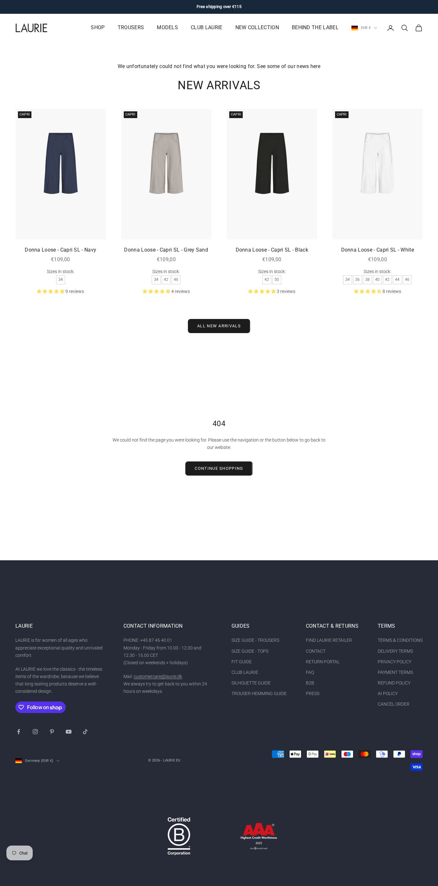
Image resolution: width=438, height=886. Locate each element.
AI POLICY (388, 693)
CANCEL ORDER (393, 704)
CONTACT (315, 651)
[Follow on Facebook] (18, 731)
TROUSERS (131, 27)
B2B (310, 682)
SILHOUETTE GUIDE (251, 682)
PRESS (312, 693)
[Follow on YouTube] (68, 731)
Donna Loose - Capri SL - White (377, 250)
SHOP (98, 27)
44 (397, 279)
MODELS (167, 27)
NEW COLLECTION (257, 27)
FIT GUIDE (242, 661)
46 (176, 279)
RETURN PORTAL (323, 661)
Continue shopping (219, 468)
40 (377, 279)
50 (276, 279)
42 (166, 279)
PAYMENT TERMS (395, 672)
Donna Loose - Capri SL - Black (272, 250)
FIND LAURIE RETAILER (329, 640)
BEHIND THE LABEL (315, 27)
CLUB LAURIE (206, 27)
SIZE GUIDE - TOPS (250, 651)
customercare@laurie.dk (158, 676)
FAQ (310, 672)
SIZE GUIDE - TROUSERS (255, 640)
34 (60, 279)
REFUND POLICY (394, 682)
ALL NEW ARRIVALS (219, 325)
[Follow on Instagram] (35, 731)
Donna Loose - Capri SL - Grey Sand (166, 250)
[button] (51, 291)
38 (367, 279)
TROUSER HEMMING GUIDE (259, 693)
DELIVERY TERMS (395, 651)
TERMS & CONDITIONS (400, 640)
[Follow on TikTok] (85, 731)
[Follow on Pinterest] (52, 731)
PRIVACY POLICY (394, 661)
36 (357, 279)
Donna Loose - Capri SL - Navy (60, 250)
